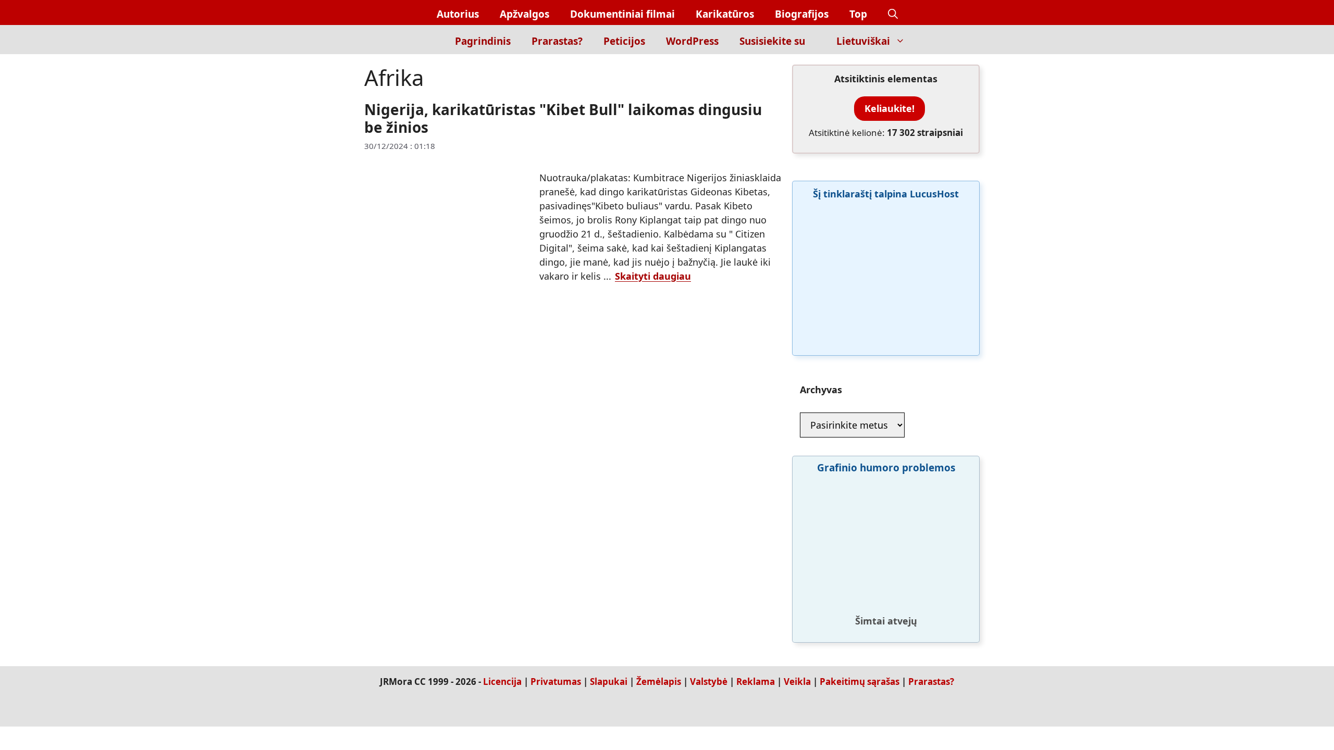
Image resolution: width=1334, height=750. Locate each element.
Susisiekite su (772, 41)
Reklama (755, 682)
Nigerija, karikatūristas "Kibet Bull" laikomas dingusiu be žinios (563, 118)
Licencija (502, 682)
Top (858, 14)
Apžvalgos (524, 14)
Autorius (458, 14)
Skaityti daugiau (653, 276)
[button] (893, 14)
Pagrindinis (483, 41)
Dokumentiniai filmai (622, 14)
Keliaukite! (889, 108)
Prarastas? (557, 41)
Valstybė (708, 682)
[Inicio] (426, 39)
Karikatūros (725, 14)
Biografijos (802, 14)
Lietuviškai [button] (863, 41)
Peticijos (624, 41)
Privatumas (555, 682)
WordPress (692, 41)
